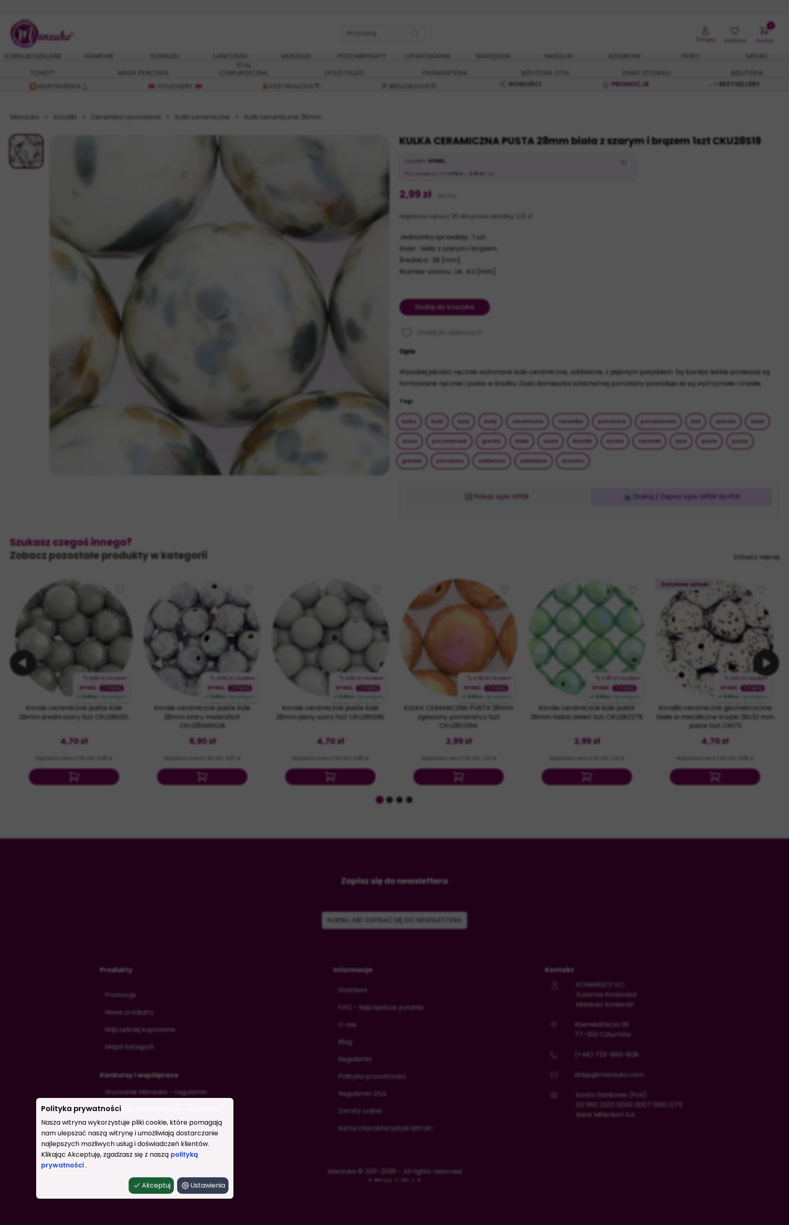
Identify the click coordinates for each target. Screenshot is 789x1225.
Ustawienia (207, 1185)
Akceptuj (156, 1185)
